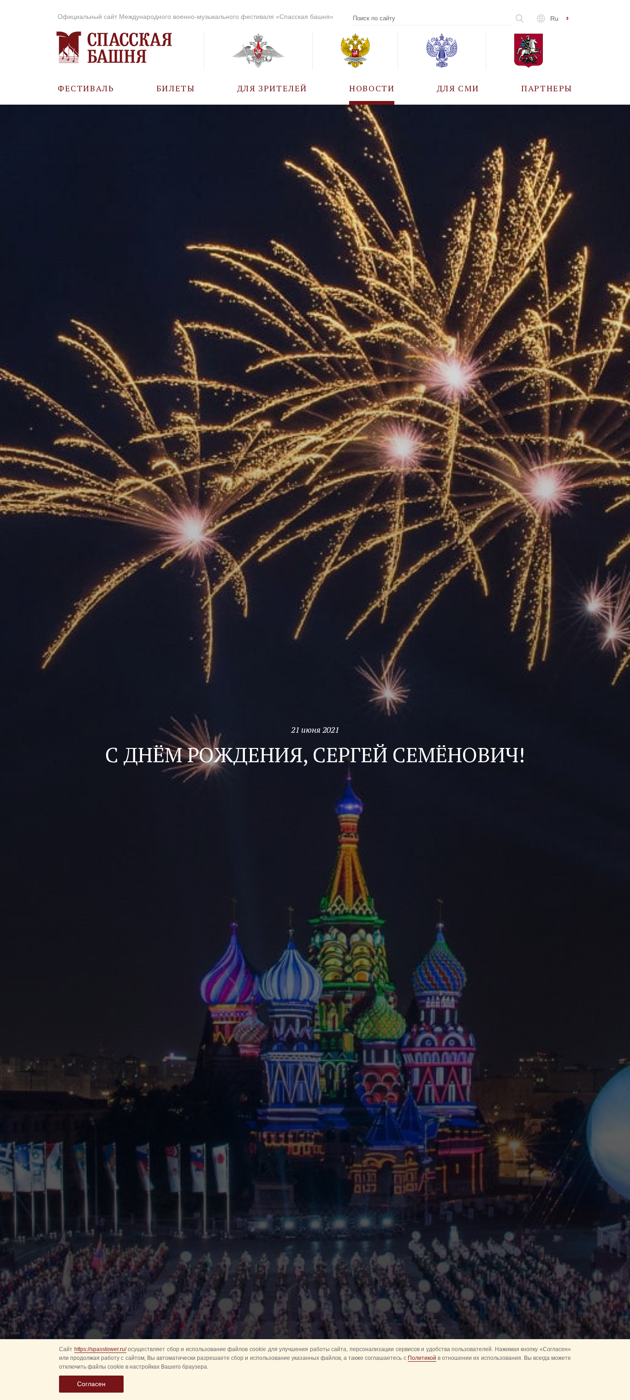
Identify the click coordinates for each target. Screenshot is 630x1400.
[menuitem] (86, 87)
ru (554, 18)
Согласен (91, 1384)
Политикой (422, 1358)
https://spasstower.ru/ (100, 1349)
